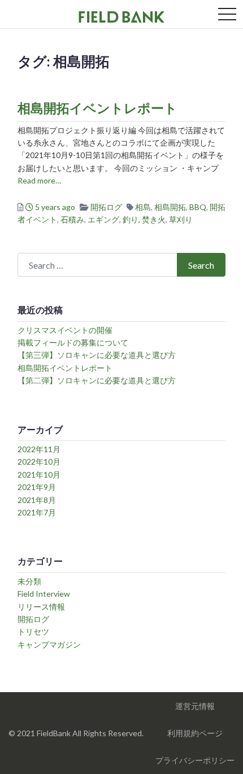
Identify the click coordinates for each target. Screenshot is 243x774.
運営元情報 (195, 706)
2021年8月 (37, 500)
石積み (72, 219)
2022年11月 (39, 449)
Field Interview (44, 593)
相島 (143, 207)
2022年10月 (39, 461)
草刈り (181, 219)
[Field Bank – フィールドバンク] (121, 15)
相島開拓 (170, 207)
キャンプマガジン (49, 644)
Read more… (39, 180)
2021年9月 (37, 487)
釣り (130, 219)
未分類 (29, 581)
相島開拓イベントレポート (97, 108)
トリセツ (33, 631)
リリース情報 (41, 606)
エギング (103, 219)
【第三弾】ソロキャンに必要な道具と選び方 (97, 355)
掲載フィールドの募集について (73, 342)
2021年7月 (37, 512)
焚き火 (154, 219)
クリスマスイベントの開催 (65, 330)
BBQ (197, 207)
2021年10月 (39, 474)
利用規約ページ (195, 733)
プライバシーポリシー (195, 760)
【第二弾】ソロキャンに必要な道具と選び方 (97, 380)
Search (201, 265)
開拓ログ (106, 207)
